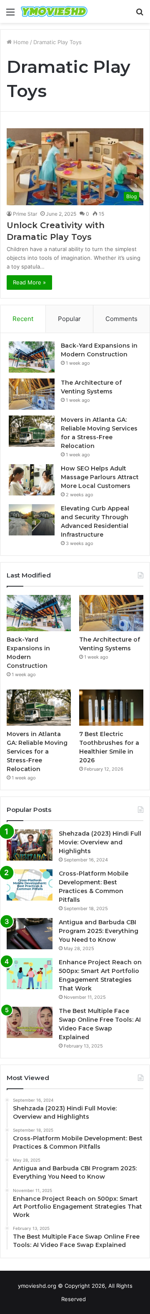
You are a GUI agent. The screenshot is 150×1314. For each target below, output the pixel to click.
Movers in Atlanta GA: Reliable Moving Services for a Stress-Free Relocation (37, 751)
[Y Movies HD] (54, 11)
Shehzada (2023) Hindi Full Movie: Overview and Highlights (100, 842)
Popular (69, 319)
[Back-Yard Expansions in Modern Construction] (32, 357)
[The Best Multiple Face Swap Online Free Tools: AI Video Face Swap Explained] (29, 1022)
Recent (22, 319)
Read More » (29, 282)
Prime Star (25, 214)
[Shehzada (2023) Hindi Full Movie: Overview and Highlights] (29, 845)
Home (20, 42)
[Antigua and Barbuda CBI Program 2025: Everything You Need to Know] (29, 933)
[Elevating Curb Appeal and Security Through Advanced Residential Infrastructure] (32, 519)
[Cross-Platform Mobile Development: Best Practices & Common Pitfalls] (29, 885)
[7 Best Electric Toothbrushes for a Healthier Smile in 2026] (111, 707)
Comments (121, 319)
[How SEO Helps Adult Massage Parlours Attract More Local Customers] (32, 479)
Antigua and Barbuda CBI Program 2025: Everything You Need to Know (98, 930)
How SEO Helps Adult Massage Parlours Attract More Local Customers (100, 477)
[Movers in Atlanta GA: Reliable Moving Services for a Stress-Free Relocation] (32, 431)
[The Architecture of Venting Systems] (32, 394)
